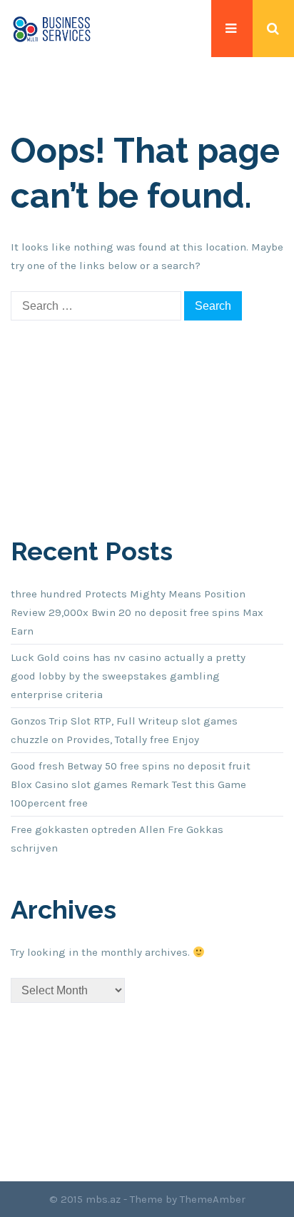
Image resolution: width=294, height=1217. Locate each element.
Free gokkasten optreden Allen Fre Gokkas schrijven (117, 838)
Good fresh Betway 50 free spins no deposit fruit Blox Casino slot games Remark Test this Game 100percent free (130, 784)
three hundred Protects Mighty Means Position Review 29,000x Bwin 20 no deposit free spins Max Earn (137, 612)
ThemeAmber (212, 1199)
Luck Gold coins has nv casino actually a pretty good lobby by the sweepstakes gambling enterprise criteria (128, 676)
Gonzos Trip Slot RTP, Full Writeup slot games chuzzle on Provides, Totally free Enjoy (124, 730)
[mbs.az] (52, 28)
